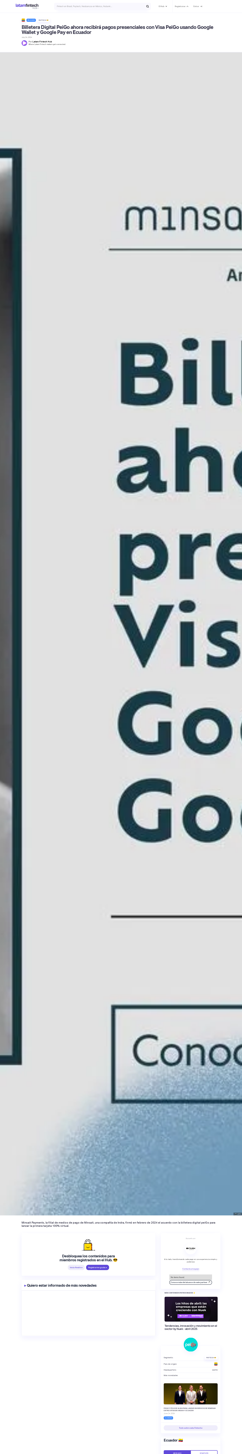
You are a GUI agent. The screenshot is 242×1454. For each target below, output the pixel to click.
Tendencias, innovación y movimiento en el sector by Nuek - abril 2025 (191, 1327)
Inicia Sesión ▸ (76, 1267)
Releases (31, 20)
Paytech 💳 (44, 20)
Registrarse (180, 6)
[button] (163, 6)
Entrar (196, 6)
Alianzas (168, 1418)
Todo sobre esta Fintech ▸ (191, 1428)
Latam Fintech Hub (42, 41)
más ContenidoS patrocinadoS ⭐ (180, 1293)
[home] (27, 6)
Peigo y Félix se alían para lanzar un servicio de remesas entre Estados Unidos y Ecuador (190, 1409)
